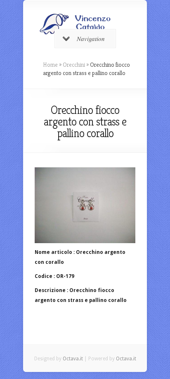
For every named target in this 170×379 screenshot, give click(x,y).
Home (50, 64)
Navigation (91, 38)
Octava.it (73, 359)
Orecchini (74, 64)
